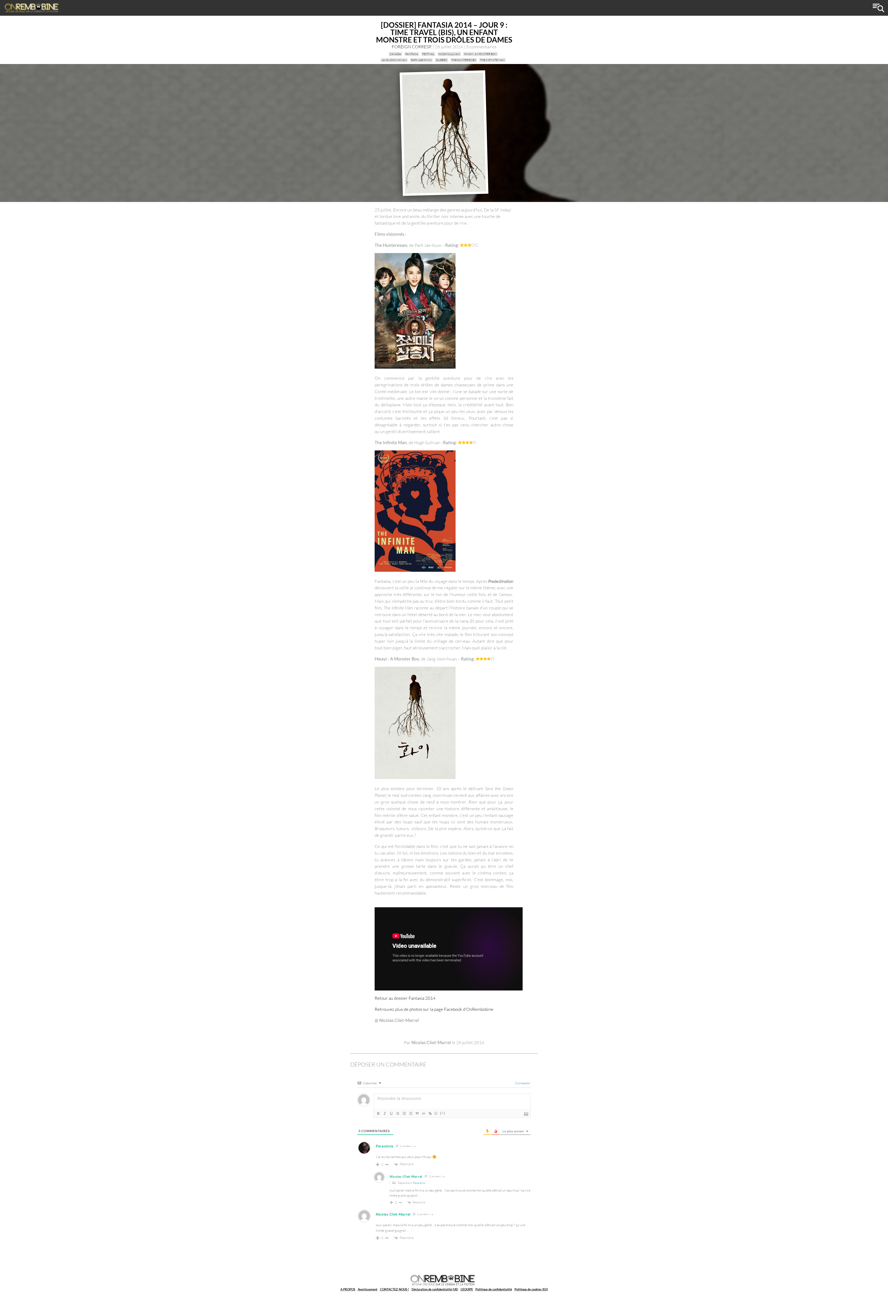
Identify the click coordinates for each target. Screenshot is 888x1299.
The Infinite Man (492, 60)
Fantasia (411, 54)
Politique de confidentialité (493, 1289)
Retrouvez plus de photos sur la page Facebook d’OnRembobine (434, 1009)
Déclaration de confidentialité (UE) (435, 1289)
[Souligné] (391, 1113)
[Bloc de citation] (417, 1113)
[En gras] (378, 1113)
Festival (428, 54)
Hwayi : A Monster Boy (480, 54)
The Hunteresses (463, 60)
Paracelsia (419, 1183)
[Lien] (430, 1113)
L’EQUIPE (467, 1289)
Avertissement (367, 1289)
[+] (442, 1113)
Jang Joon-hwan (394, 60)
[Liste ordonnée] (404, 1113)
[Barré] (398, 1113)
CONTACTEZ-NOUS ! (394, 1289)
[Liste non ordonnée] (410, 1113)
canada (395, 54)
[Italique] (385, 1113)
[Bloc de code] (423, 1113)
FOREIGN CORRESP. (412, 46)
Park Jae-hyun (421, 60)
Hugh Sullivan (449, 54)
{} (436, 1113)
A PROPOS (347, 1289)
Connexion (522, 1083)
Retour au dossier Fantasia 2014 (405, 998)
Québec (441, 60)
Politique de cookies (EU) (531, 1289)
